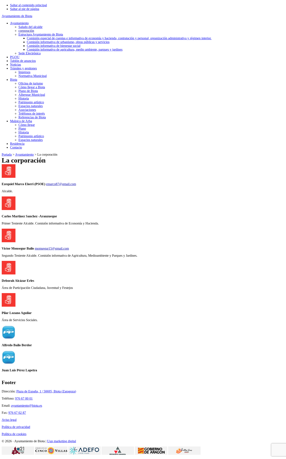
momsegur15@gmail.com (52, 248)
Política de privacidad (16, 427)
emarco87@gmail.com (61, 184)
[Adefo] (84, 453)
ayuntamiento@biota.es (26, 405)
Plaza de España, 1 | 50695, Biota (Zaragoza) (46, 391)
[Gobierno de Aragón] (151, 453)
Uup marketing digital (61, 441)
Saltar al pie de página (24, 9)
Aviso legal (9, 420)
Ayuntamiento (24, 154)
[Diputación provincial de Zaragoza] (118, 453)
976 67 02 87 (17, 412)
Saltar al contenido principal (28, 5)
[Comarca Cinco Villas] (51, 453)
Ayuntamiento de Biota (17, 16)
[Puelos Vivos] (184, 453)
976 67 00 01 (24, 398)
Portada (7, 154)
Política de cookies (14, 434)
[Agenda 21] (18, 453)
